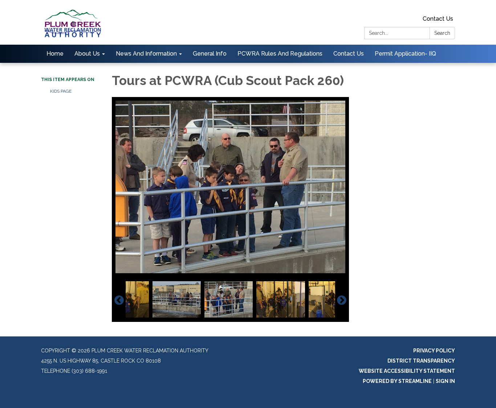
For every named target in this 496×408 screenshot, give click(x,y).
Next (341, 300)
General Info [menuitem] (210, 53)
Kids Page (61, 91)
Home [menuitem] (55, 53)
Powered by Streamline (397, 381)
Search (442, 33)
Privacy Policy (434, 351)
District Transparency (421, 361)
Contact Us (438, 18)
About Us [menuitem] (87, 53)
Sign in (445, 381)
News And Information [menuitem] (146, 53)
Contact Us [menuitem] (348, 53)
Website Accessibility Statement (407, 371)
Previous (119, 300)
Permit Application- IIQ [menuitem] (405, 53)
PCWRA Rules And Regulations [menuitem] (279, 53)
